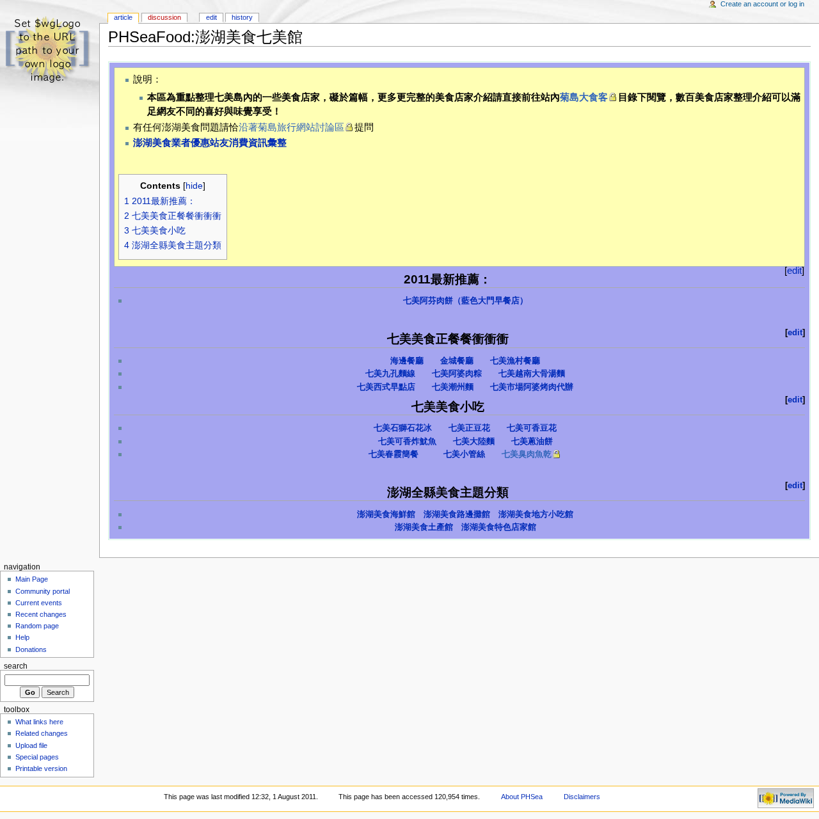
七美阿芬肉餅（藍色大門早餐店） (465, 300)
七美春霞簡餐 (393, 454)
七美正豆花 (469, 428)
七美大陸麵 (474, 441)
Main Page (31, 579)
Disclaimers (582, 796)
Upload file (31, 745)
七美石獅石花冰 (403, 428)
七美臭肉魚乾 (527, 454)
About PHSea (522, 796)
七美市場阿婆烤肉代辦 (531, 387)
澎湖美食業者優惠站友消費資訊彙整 (210, 142)
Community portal (42, 591)
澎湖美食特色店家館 (498, 527)
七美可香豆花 (532, 428)
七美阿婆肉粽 (457, 373)
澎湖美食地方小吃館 (535, 514)
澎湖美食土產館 (424, 527)
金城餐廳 (456, 360)
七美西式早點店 (386, 387)
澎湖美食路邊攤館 (457, 514)
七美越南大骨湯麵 (531, 373)
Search (16, 666)
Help (22, 637)
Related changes (41, 733)
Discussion (164, 17)
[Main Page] (49, 49)
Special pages (37, 757)
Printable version (41, 768)
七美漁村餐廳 (515, 360)
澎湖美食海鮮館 (386, 514)
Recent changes (41, 614)
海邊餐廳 (407, 360)
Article (123, 17)
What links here (39, 722)
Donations (31, 649)
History (242, 17)
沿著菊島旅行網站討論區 (291, 127)
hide (194, 186)
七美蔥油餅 (532, 441)
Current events (38, 603)
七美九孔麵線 (390, 373)
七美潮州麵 (452, 387)
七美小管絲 (464, 454)
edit (794, 270)
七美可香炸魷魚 (407, 441)
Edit (211, 17)
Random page (37, 626)
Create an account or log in (762, 4)
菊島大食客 (584, 96)
